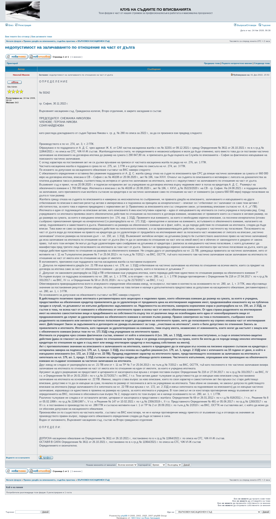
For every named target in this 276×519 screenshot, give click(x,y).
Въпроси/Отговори (246, 25)
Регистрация (24, 25)
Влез (10, 25)
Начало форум (13, 41)
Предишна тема (212, 63)
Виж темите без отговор (17, 36)
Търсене (266, 25)
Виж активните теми (41, 36)
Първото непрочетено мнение (237, 63)
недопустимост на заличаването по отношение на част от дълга (70, 47)
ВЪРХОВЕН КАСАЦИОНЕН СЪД (94, 41)
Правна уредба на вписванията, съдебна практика (49, 41)
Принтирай (12, 63)
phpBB (124, 516)
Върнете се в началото (18, 458)
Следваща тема (262, 63)
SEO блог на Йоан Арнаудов (145, 518)
